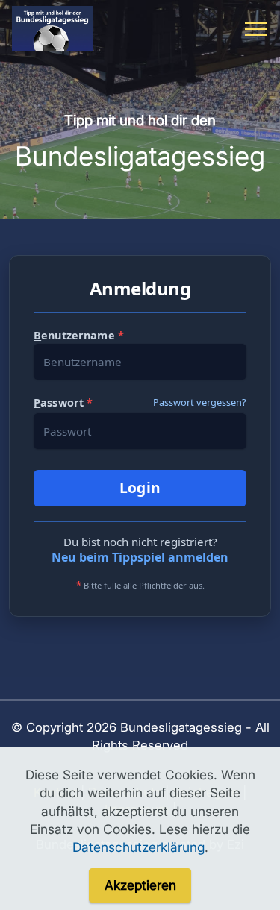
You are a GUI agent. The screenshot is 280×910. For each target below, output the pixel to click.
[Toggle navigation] (256, 29)
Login (140, 487)
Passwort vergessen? (199, 402)
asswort (63, 402)
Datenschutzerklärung (138, 847)
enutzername (79, 335)
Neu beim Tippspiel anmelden (140, 557)
